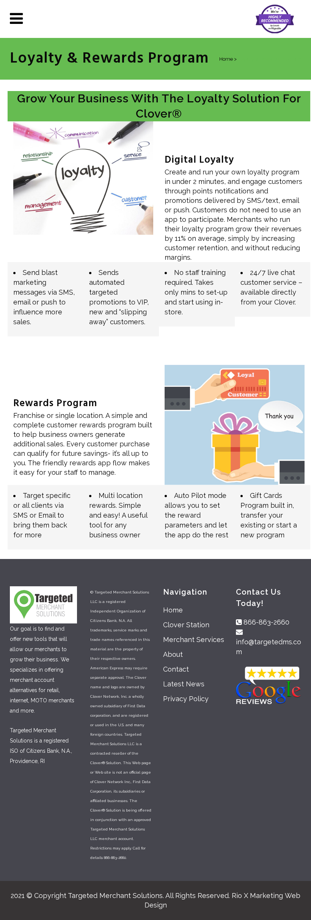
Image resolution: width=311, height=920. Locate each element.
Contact (176, 669)
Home (173, 610)
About (173, 654)
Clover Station (186, 625)
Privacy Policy (186, 699)
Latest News (183, 684)
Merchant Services (193, 640)
